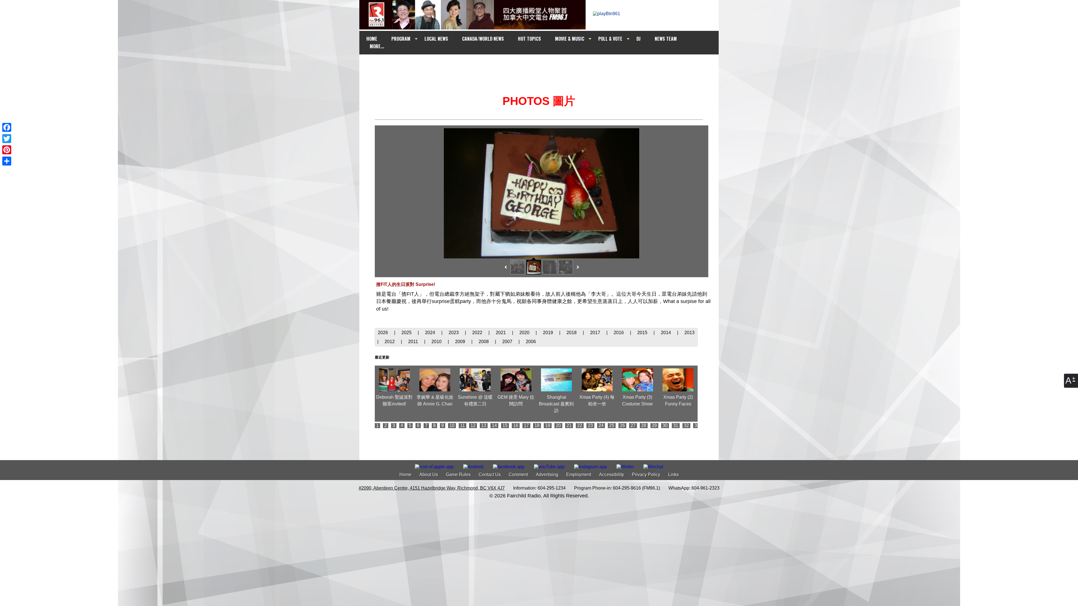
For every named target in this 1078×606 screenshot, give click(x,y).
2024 (430, 332)
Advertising (547, 474)
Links (673, 474)
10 (452, 425)
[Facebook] (6, 127)
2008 (484, 341)
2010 (437, 341)
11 (462, 425)
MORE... (376, 46)
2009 (460, 341)
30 (665, 425)
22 (579, 425)
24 (601, 425)
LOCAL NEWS (436, 38)
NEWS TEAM (666, 38)
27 (633, 425)
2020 (525, 332)
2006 (531, 341)
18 (537, 425)
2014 (666, 332)
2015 (642, 332)
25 (611, 425)
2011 (413, 341)
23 (590, 425)
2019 (548, 332)
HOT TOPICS (529, 38)
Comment (518, 474)
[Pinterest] (6, 149)
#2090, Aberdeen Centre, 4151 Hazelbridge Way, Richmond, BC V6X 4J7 (432, 488)
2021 (501, 332)
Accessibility (611, 474)
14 (494, 425)
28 (643, 425)
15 (505, 425)
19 (547, 425)
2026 (383, 332)
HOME (371, 38)
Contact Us (490, 474)
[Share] (6, 161)
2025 (407, 332)
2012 (390, 341)
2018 (572, 332)
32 (686, 425)
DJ (638, 38)
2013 (689, 332)
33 (697, 425)
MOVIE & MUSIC (569, 38)
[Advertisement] (544, 65)
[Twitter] (6, 138)
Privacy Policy (646, 474)
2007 (507, 341)
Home (405, 474)
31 (675, 425)
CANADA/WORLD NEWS (483, 38)
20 (558, 425)
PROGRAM (400, 38)
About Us (428, 474)
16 (515, 425)
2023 (454, 332)
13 (483, 425)
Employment (578, 474)
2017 (595, 332)
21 (569, 425)
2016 (619, 332)
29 (654, 425)
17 (526, 425)
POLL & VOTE (610, 38)
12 (473, 425)
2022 (477, 332)
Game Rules (458, 474)
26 (622, 425)
